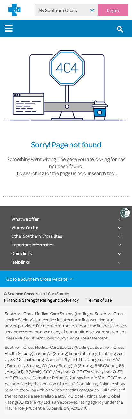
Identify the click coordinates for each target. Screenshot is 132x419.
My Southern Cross (57, 10)
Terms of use (99, 300)
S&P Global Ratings (79, 396)
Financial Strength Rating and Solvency (41, 300)
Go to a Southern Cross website (37, 279)
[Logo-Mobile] (14, 10)
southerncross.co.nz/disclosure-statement (67, 338)
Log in (113, 10)
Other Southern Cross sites (36, 236)
